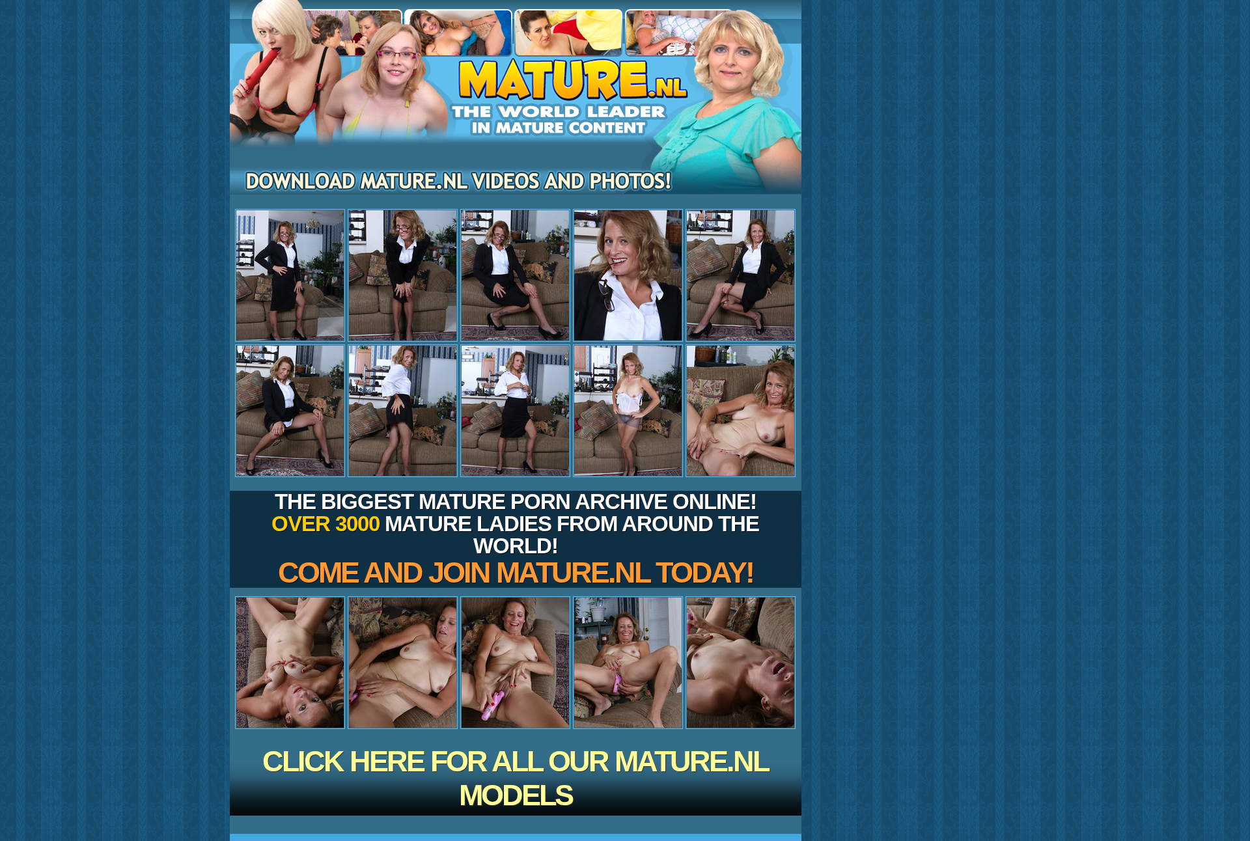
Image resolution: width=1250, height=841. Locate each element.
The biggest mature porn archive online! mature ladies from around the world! (515, 539)
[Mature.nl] (515, 130)
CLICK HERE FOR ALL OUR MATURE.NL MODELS (515, 778)
